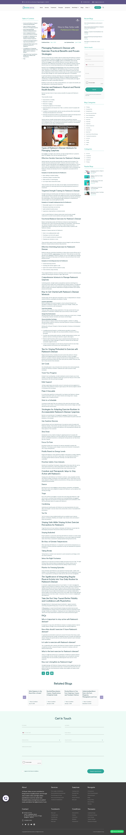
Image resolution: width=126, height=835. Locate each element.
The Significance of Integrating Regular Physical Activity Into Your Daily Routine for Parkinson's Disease (30, 50)
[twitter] (25, 824)
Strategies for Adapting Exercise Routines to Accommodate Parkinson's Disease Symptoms (30, 37)
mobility (58, 60)
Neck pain (53, 821)
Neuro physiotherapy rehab (57, 797)
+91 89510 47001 (86, 2)
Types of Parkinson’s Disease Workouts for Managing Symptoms (30, 27)
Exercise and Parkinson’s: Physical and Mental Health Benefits (30, 24)
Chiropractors (91, 791)
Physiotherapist (91, 795)
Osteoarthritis (75, 813)
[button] (75, 7)
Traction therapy (91, 819)
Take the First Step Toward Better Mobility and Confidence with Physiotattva (30, 55)
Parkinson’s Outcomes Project (57, 67)
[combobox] (86, 64)
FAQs (24, 58)
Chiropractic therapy (92, 815)
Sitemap (90, 804)
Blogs (82, 7)
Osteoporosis (75, 821)
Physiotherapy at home (56, 795)
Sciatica (74, 815)
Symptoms (67, 7)
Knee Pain (74, 795)
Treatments (53, 7)
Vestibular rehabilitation (56, 799)
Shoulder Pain (75, 793)
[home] (28, 7)
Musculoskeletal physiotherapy (58, 793)
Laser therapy (91, 817)
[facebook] (22, 824)
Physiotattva (46, 608)
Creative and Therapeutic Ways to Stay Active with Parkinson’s (30, 41)
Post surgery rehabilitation (57, 791)
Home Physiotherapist (93, 793)
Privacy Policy (91, 799)
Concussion (74, 817)
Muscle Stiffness (76, 797)
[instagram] (28, 824)
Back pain (74, 799)
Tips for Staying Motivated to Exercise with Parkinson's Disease (30, 33)
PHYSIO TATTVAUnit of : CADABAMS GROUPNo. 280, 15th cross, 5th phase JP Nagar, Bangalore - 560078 (33, 815)
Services (47, 7)
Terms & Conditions (34, 771)
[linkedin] (34, 824)
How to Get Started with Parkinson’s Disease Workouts (29, 30)
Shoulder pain (54, 817)
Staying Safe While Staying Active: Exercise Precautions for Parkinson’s (30, 45)
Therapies (60, 7)
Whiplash (74, 819)
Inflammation (54, 819)
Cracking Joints (75, 791)
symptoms (61, 164)
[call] (5, 798)
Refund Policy (91, 802)
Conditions (76, 809)
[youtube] (31, 824)
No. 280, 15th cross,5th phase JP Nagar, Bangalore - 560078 (36, 2)
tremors (49, 62)
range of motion (56, 253)
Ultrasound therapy (92, 821)
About (41, 7)
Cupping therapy (91, 813)
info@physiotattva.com (99, 2)
